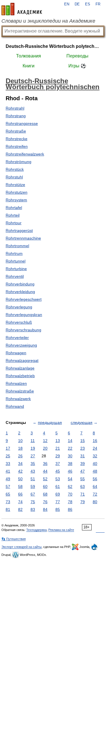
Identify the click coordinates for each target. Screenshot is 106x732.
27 (33, 456)
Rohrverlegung (19, 307)
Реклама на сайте (61, 530)
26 (20, 456)
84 (45, 509)
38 (70, 463)
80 (95, 502)
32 (95, 456)
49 (8, 479)
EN (66, 4)
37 (57, 463)
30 (70, 456)
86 (70, 509)
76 (45, 502)
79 (82, 502)
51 (33, 479)
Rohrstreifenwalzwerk (25, 154)
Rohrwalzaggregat (22, 360)
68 (45, 494)
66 (20, 494)
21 (57, 448)
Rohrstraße (16, 131)
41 (8, 471)
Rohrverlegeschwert (24, 299)
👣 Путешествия (13, 539)
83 (33, 509)
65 (8, 494)
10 (20, 440)
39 (82, 463)
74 (20, 502)
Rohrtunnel (15, 261)
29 (57, 456)
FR (98, 4)
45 (57, 471)
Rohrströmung (18, 161)
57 (8, 486)
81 (8, 509)
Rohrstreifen (17, 146)
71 (82, 494)
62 (70, 486)
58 (20, 486)
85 (57, 509)
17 (8, 448)
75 (33, 502)
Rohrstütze (15, 184)
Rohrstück (15, 169)
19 (33, 448)
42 (20, 471)
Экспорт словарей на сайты (21, 547)
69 (57, 494)
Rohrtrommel (17, 246)
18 (20, 448)
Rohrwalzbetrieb (20, 376)
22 (70, 448)
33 (8, 463)
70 (70, 494)
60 (45, 486)
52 (45, 479)
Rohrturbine (16, 268)
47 (82, 471)
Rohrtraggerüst (19, 230)
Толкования (28, 56)
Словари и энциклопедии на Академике (48, 21)
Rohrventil (15, 276)
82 (20, 509)
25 (8, 456)
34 (20, 463)
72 (95, 494)
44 (45, 471)
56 (95, 479)
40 (95, 463)
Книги (28, 65)
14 (70, 440)
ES (87, 4)
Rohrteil (13, 215)
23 (82, 448)
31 (82, 456)
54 (70, 479)
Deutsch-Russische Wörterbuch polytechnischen (53, 46)
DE (77, 4)
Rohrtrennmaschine (23, 238)
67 (33, 494)
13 (57, 440)
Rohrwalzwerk (18, 398)
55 (82, 479)
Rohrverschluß (19, 322)
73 (8, 502)
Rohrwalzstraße (20, 391)
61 (57, 486)
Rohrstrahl (15, 108)
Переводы (77, 56)
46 (70, 471)
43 (33, 471)
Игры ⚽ (77, 65)
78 (70, 502)
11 (33, 440)
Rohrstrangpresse (22, 123)
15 (82, 440)
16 (95, 440)
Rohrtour (13, 223)
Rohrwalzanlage (20, 368)
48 (95, 471)
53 (57, 479)
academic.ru (21, 9)
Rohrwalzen (16, 383)
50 (20, 479)
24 (95, 448)
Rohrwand (15, 406)
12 (45, 440)
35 (33, 463)
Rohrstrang (16, 116)
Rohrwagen (16, 353)
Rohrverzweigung (21, 345)
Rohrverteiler (17, 337)
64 (95, 486)
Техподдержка (36, 530)
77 (57, 502)
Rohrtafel (14, 207)
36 (45, 463)
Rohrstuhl (14, 177)
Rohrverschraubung (23, 330)
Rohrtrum (14, 253)
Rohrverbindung (20, 284)
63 (82, 486)
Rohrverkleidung (20, 291)
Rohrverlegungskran (24, 314)
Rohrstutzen (16, 192)
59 (33, 486)
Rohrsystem (16, 200)
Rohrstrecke (16, 138)
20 (45, 448)
